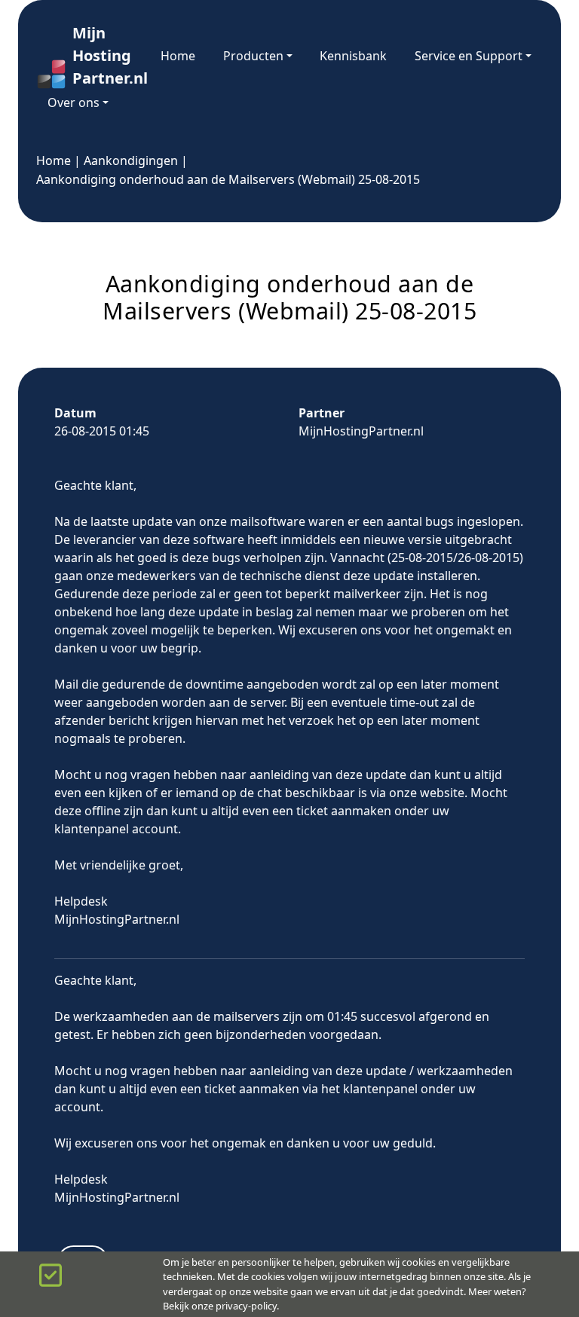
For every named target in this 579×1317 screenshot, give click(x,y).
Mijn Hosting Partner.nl (102, 55)
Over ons (73, 102)
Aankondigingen (131, 160)
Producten (253, 55)
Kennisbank (353, 55)
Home (178, 55)
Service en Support (468, 55)
